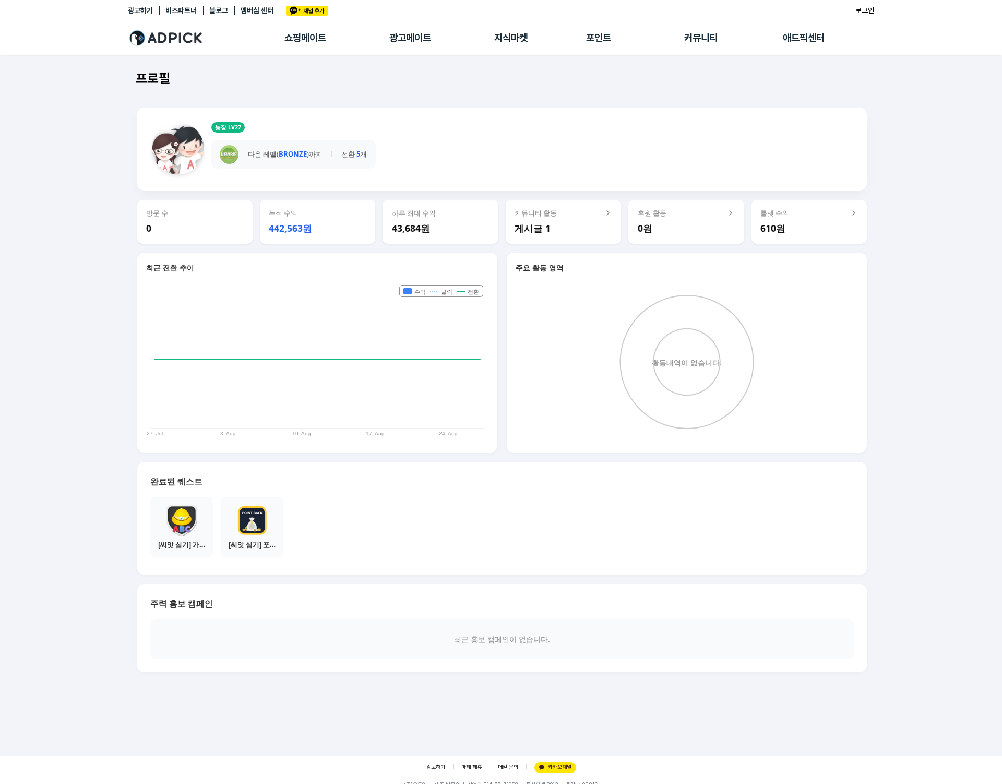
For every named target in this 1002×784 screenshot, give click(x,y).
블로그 (218, 10)
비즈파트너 (181, 10)
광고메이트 (410, 38)
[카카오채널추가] (307, 11)
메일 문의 (508, 767)
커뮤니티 (701, 38)
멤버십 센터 (257, 10)
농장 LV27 (228, 127)
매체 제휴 (471, 767)
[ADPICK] (206, 38)
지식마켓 (511, 38)
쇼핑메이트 (305, 38)
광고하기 (140, 10)
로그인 (864, 10)
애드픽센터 (804, 38)
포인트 (598, 38)
